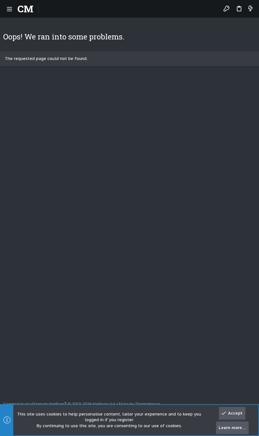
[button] (9, 9)
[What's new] (250, 9)
